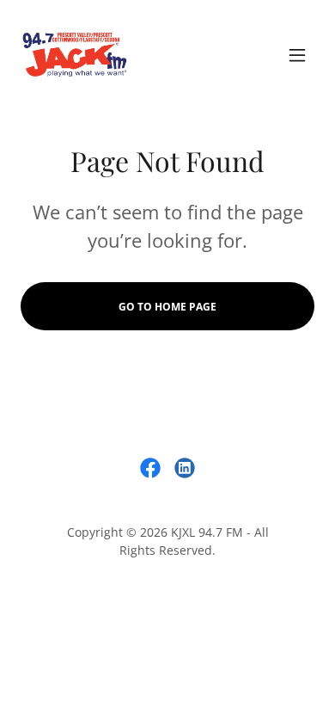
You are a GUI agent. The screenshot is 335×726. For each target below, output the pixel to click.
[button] (297, 55)
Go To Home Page (167, 306)
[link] (76, 55)
